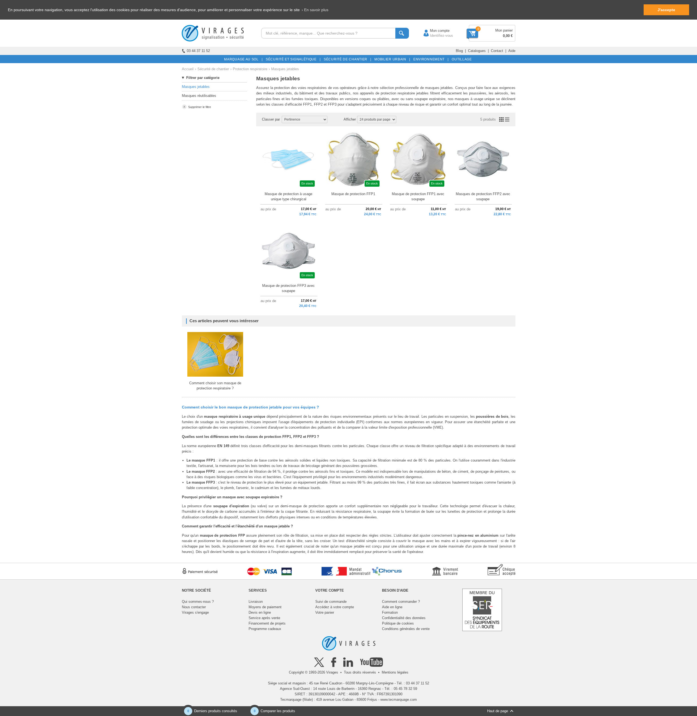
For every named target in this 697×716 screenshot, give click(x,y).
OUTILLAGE (461, 59)
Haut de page (497, 711)
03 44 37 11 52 (198, 51)
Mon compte (434, 31)
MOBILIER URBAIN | (391, 59)
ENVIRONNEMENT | (430, 59)
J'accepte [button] (666, 10)
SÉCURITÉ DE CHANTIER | (346, 59)
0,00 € (508, 36)
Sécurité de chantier (213, 69)
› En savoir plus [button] (315, 10)
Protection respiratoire (250, 69)
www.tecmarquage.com (398, 699)
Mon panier (504, 30)
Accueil (188, 69)
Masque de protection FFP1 (353, 194)
